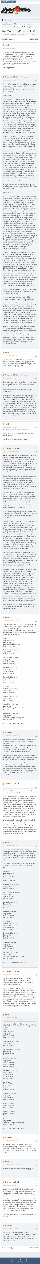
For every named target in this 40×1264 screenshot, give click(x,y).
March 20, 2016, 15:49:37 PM (10, 48)
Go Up (3, 1248)
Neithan (8, 45)
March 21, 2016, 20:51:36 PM (10, 974)
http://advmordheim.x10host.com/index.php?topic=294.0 (17, 391)
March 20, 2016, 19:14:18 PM (10, 378)
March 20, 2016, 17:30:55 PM (10, 80)
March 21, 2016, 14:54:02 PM (10, 620)
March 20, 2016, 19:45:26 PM (10, 427)
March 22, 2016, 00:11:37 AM (10, 1228)
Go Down (5, 39)
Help (12, 1260)
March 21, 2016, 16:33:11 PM (10, 787)
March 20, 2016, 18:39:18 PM (10, 356)
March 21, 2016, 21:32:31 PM (10, 1018)
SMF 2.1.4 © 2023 (15, 1262)
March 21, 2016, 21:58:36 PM (10, 1164)
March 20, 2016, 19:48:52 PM (10, 451)
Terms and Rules (19, 1260)
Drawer (8, 448)
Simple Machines (25, 1262)
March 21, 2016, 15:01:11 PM (10, 735)
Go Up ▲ (27, 1260)
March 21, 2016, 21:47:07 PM (10, 1141)
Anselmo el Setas (12, 77)
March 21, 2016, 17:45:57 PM (10, 846)
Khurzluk (8, 732)
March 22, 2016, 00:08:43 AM (10, 1185)
